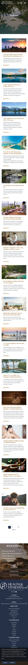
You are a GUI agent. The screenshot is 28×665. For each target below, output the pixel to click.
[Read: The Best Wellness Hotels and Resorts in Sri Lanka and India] (14, 208)
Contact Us (14, 615)
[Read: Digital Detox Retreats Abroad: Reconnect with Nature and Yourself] (14, 304)
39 (18, 527)
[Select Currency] (21, 2)
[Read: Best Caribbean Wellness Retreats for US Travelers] (14, 272)
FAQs (14, 617)
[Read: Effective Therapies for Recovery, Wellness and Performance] (14, 238)
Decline (12, 662)
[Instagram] (14, 591)
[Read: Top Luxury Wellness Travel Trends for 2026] (14, 334)
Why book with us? (14, 614)
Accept (5, 662)
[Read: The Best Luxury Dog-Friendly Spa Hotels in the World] (14, 498)
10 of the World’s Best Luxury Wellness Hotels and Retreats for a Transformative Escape (13, 153)
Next (14, 529)
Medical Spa (14, 647)
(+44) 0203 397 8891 (14, 596)
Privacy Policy (14, 610)
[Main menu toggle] (25, 3)
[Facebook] (12, 591)
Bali (14, 628)
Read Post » (6, 65)
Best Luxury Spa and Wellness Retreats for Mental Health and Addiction (12, 409)
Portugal (14, 633)
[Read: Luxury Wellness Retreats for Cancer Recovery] (14, 75)
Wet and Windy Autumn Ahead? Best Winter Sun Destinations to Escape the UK (13, 56)
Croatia (14, 631)
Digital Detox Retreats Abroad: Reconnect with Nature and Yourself (12, 315)
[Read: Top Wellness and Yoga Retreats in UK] (14, 176)
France (14, 629)
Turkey (14, 635)
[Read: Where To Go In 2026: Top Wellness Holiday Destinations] (14, 366)
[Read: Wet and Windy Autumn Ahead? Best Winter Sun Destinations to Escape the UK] (14, 45)
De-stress (14, 641)
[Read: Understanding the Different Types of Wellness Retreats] (14, 431)
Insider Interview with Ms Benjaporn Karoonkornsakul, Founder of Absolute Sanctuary (12, 476)
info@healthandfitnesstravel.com (14, 598)
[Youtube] (16, 591)
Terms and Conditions (14, 608)
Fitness (14, 645)
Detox (14, 643)
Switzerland (14, 622)
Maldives (14, 626)
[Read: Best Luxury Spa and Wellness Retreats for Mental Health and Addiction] (14, 398)
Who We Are (14, 612)
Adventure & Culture (14, 640)
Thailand (14, 624)
